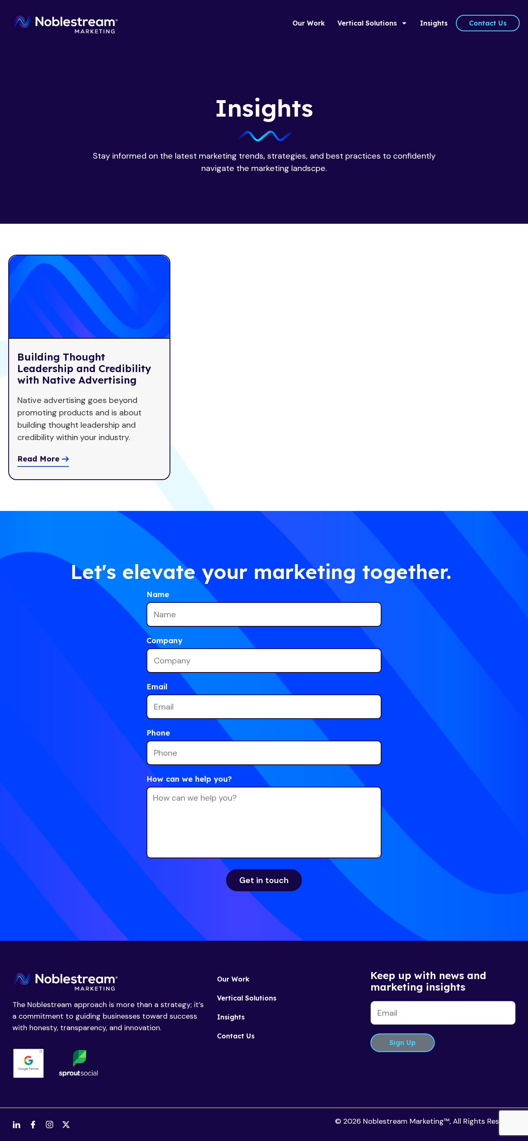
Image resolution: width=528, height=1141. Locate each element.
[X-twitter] (66, 1124)
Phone (158, 733)
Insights (434, 23)
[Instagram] (49, 1124)
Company (164, 641)
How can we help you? (189, 780)
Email (156, 687)
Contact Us (236, 1036)
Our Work (308, 23)
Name (157, 595)
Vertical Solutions (367, 23)
